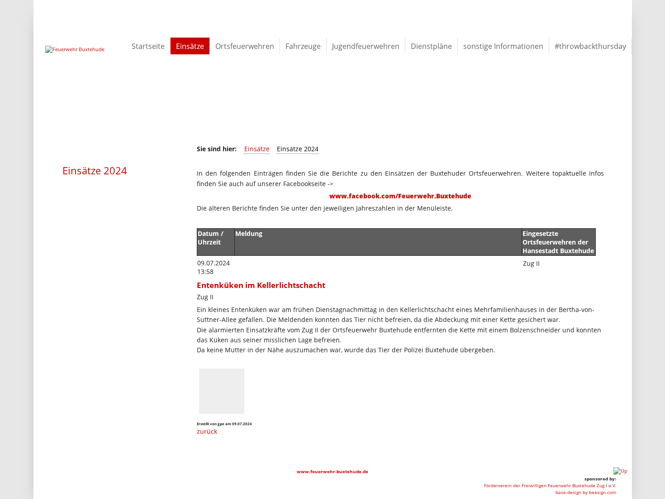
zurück (207, 431)
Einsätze (257, 148)
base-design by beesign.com (586, 492)
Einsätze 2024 (297, 148)
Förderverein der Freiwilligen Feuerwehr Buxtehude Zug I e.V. (550, 485)
